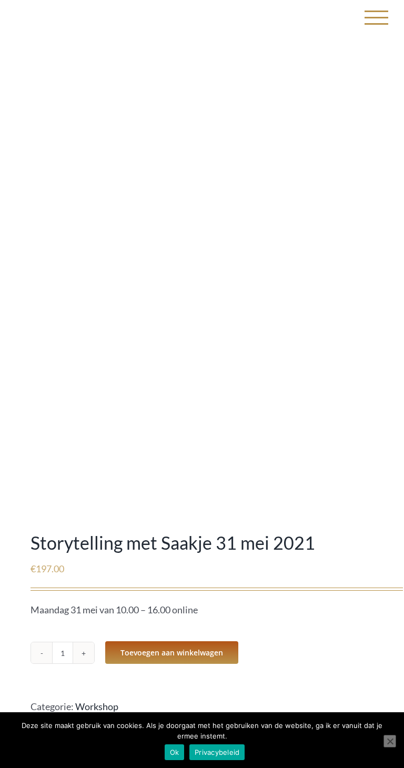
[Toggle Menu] (376, 18)
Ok (174, 752)
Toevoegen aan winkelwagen (171, 653)
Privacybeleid (217, 752)
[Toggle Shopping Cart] (342, 17)
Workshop (96, 706)
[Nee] (389, 741)
